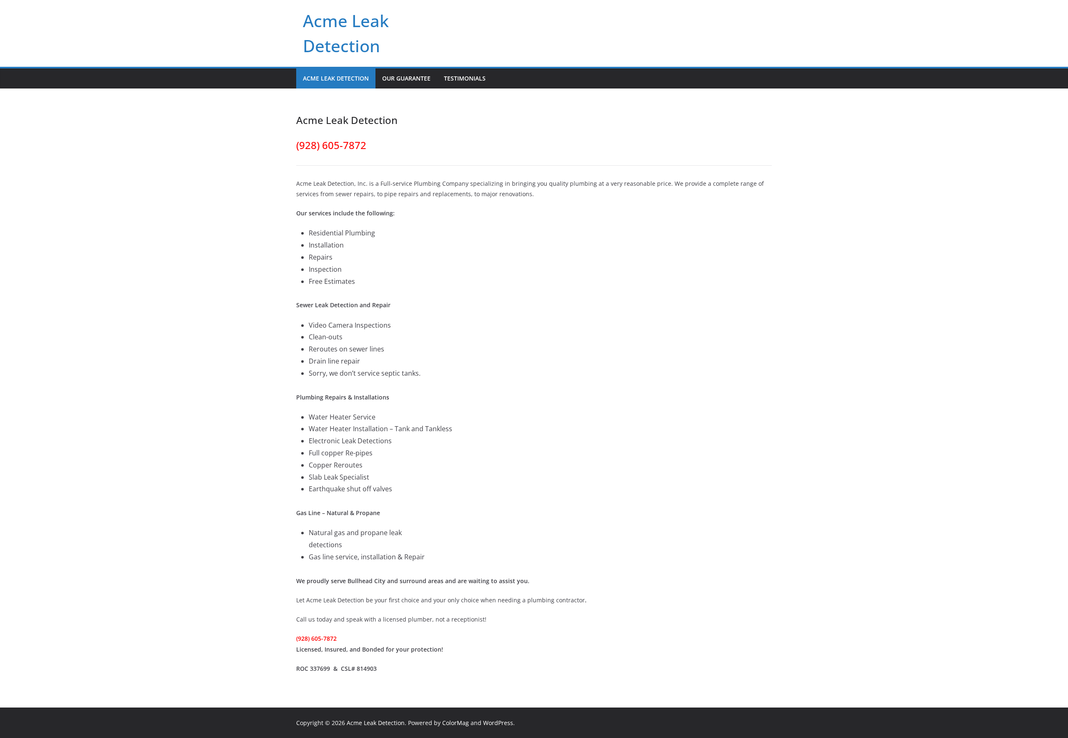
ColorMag (455, 723)
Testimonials (465, 78)
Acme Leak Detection (336, 78)
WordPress (498, 723)
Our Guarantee (406, 78)
